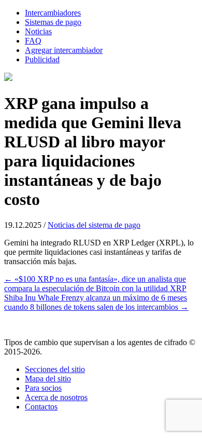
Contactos (41, 406)
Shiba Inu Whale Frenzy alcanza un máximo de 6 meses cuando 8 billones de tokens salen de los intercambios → (96, 302)
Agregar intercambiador (64, 50)
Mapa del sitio (48, 378)
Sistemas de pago (53, 22)
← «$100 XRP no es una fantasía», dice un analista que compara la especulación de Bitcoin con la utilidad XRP (95, 284)
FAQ (33, 40)
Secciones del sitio (55, 369)
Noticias (38, 31)
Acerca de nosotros (56, 397)
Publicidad (42, 59)
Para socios (43, 388)
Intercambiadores (53, 12)
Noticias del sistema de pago (94, 225)
